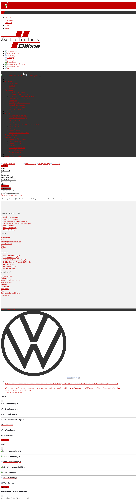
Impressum (9, 20)
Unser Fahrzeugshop (17, 92)
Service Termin (14, 131)
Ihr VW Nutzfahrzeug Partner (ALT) (21, 96)
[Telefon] (9, 3)
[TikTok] (55, 164)
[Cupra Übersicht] (10, 62)
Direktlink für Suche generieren (12, 195)
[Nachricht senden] (32, 75)
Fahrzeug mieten (15, 120)
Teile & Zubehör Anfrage (18, 118)
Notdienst (12, 122)
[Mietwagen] (12, 66)
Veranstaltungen (15, 152)
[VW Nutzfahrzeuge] (15, 64)
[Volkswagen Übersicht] (12, 53)
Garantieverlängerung (17, 107)
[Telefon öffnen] (24, 75)
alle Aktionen (14, 83)
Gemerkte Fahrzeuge (17, 109)
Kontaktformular (15, 143)
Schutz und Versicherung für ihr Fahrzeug (24, 124)
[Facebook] (30, 164)
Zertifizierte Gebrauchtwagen (19, 98)
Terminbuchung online (13, 156)
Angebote (8, 81)
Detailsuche (5, 186)
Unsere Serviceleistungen (18, 116)
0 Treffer (4, 166)
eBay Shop (9, 154)
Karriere (12, 146)
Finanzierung (14, 126)
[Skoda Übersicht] (10, 60)
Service (11, 88)
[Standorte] (6, 8)
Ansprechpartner (15, 141)
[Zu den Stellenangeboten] (11, 51)
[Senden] (9, 5)
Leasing (12, 128)
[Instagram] (43, 164)
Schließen (5, 440)
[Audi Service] (10, 55)
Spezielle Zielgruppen (17, 105)
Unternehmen (10, 137)
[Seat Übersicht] (9, 58)
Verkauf (12, 86)
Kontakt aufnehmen (8, 309)
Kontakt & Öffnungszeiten (18, 139)
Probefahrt (13, 101)
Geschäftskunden (11, 135)
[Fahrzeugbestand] (8, 164)
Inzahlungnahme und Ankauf (19, 103)
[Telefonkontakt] (19, 164)
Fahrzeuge (9, 90)
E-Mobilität (9, 111)
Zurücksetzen (6, 188)
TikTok (7, 28)
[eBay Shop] (9, 68)
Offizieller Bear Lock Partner (19, 133)
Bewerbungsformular (17, 148)
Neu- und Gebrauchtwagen (19, 94)
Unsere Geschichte (16, 150)
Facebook (8, 23)
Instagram (8, 25)
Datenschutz (9, 17)
